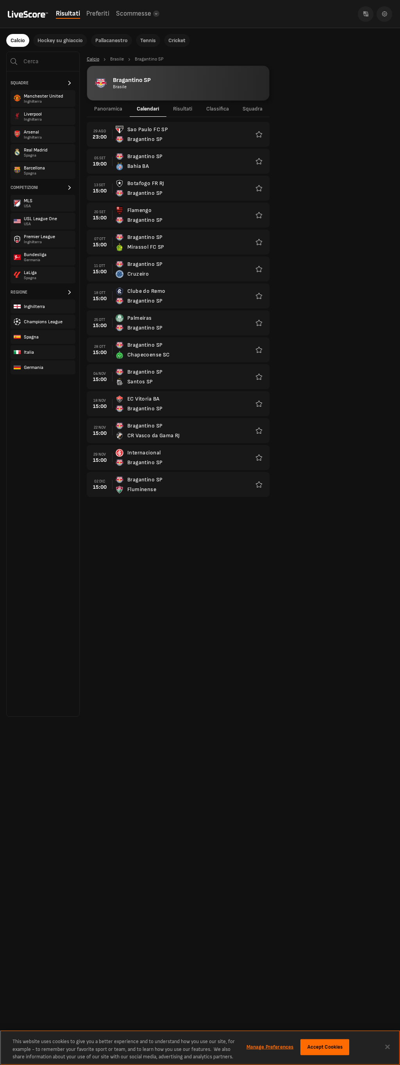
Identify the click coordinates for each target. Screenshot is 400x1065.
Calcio (18, 40)
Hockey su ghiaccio (60, 40)
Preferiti (97, 14)
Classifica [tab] (217, 108)
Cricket (177, 40)
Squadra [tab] (252, 108)
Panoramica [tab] (108, 108)
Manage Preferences (269, 1047)
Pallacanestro (111, 40)
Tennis (148, 40)
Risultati (68, 14)
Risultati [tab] (182, 108)
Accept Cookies (325, 1047)
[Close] (387, 1046)
